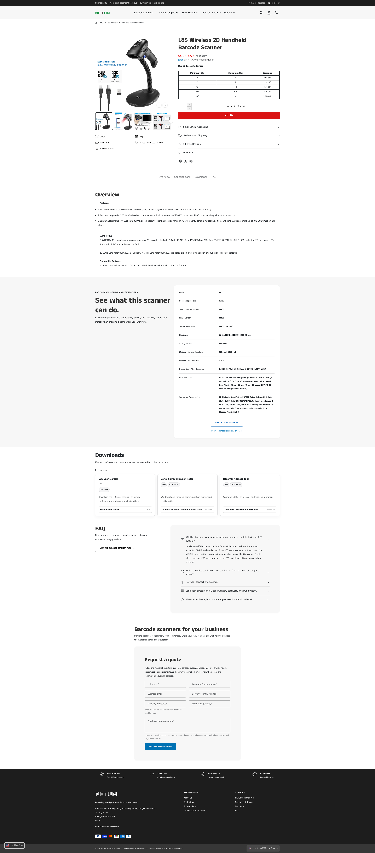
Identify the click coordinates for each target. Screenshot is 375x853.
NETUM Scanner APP (244, 797)
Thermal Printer (209, 13)
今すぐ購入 (229, 115)
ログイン (276, 2)
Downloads (201, 177)
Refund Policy (129, 848)
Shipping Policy (190, 806)
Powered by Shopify (114, 848)
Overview (164, 177)
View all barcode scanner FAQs (115, 548)
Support (228, 13)
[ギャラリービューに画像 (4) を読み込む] (162, 121)
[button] (144, 13)
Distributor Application (194, 810)
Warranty (239, 806)
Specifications (182, 177)
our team (144, 2)
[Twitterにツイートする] (186, 161)
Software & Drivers (244, 802)
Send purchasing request (160, 746)
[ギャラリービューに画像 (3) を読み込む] (142, 121)
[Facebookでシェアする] (180, 161)
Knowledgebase (258, 2)
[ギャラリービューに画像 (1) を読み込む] (104, 121)
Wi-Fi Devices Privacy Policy (173, 848)
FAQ (214, 177)
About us (188, 797)
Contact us (189, 802)
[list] (187, 775)
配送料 (181, 60)
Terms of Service (155, 848)
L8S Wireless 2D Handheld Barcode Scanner (125, 22)
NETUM (103, 848)
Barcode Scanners (143, 13)
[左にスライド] (159, 105)
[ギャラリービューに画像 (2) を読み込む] (123, 121)
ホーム (101, 22)
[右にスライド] (165, 105)
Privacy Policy (141, 848)
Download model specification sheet (227, 430)
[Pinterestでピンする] (191, 161)
